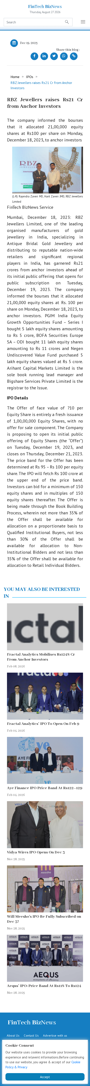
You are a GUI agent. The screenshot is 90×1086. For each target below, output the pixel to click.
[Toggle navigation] (83, 22)
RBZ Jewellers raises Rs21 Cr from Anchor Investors (41, 85)
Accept (45, 1077)
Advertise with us (55, 1035)
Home (14, 77)
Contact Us (31, 1035)
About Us (13, 1035)
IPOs (29, 77)
